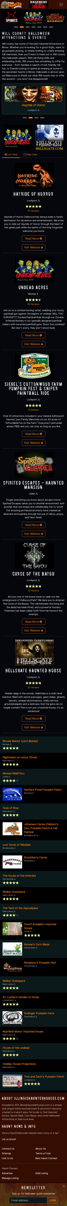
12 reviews (33, 590)
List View (12, 154)
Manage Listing (10, 1178)
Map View (31, 154)
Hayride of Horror (33, 194)
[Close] (64, 1186)
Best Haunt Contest (46, 1158)
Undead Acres (33, 287)
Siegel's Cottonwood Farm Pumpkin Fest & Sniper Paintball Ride (33, 388)
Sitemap (6, 1153)
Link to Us (7, 1158)
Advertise (7, 1173)
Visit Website (32, 247)
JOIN (52, 1200)
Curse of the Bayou (43, 105)
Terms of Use (43, 1153)
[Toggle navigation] (61, 4)
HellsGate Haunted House (34, 670)
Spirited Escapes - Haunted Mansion (33, 485)
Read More (32, 238)
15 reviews (33, 210)
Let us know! (9, 1139)
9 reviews (33, 409)
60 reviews (33, 304)
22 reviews (33, 687)
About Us (40, 1148)
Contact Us (8, 1148)
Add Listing (41, 1173)
